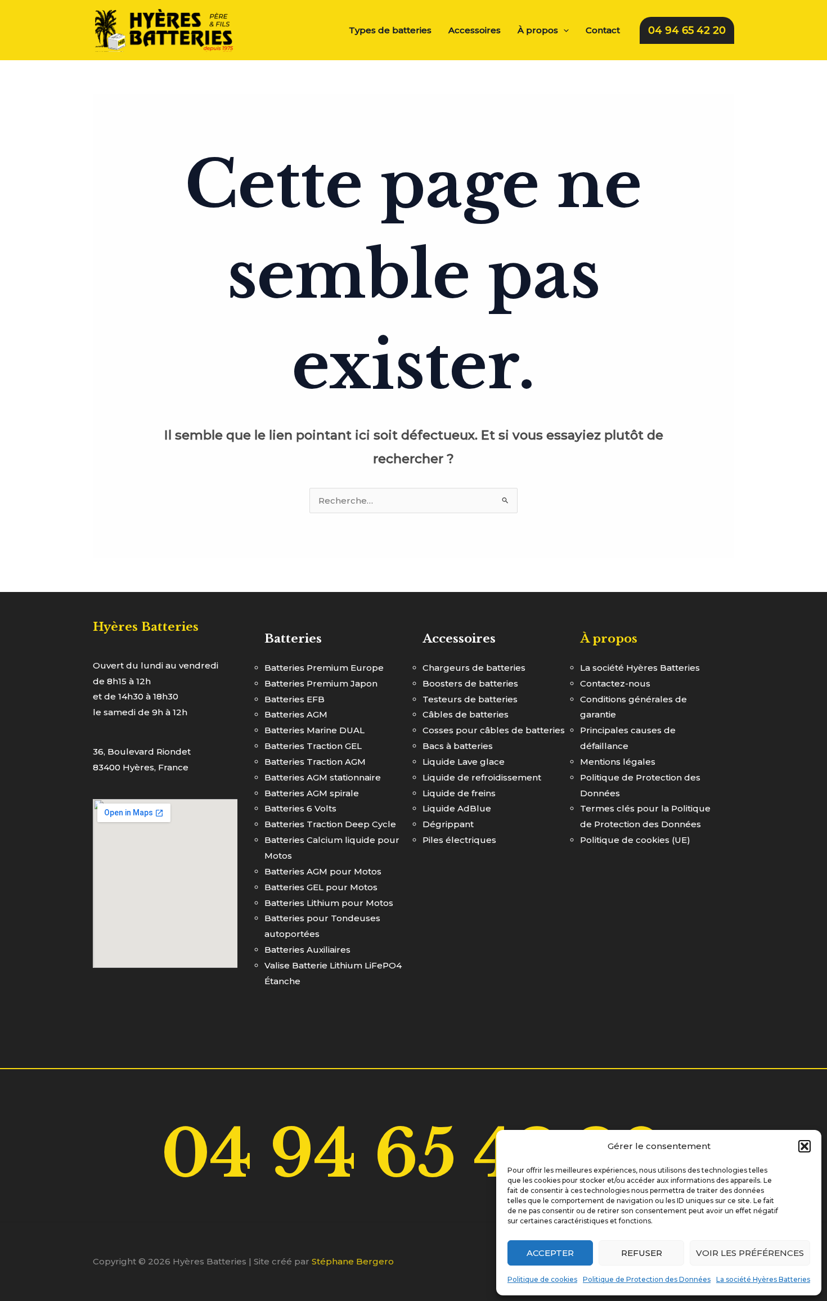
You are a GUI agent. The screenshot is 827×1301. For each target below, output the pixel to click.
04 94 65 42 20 (413, 1154)
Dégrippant (448, 824)
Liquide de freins (459, 793)
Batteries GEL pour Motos (320, 887)
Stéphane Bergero (353, 1261)
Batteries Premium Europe (324, 667)
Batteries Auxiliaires (307, 949)
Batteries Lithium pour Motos (328, 903)
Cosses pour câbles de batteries (494, 730)
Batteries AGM (295, 714)
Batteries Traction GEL (313, 746)
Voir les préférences (750, 1253)
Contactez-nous (615, 683)
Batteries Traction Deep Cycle (330, 824)
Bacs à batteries (458, 746)
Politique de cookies (542, 1279)
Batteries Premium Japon (320, 683)
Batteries (293, 638)
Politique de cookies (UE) (635, 840)
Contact (603, 30)
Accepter (550, 1253)
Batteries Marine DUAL (314, 730)
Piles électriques (459, 840)
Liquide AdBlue (457, 808)
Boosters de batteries (470, 683)
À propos (538, 30)
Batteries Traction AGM (315, 761)
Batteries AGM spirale (311, 793)
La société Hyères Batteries (763, 1279)
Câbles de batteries (466, 714)
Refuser (641, 1253)
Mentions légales (617, 761)
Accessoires (474, 30)
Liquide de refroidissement (482, 777)
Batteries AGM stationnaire (322, 777)
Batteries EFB (294, 699)
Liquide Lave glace (464, 761)
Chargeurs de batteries (474, 667)
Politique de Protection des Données (647, 1279)
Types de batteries (390, 30)
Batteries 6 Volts (300, 808)
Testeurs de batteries (470, 699)
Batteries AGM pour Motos (322, 871)
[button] (804, 1146)
